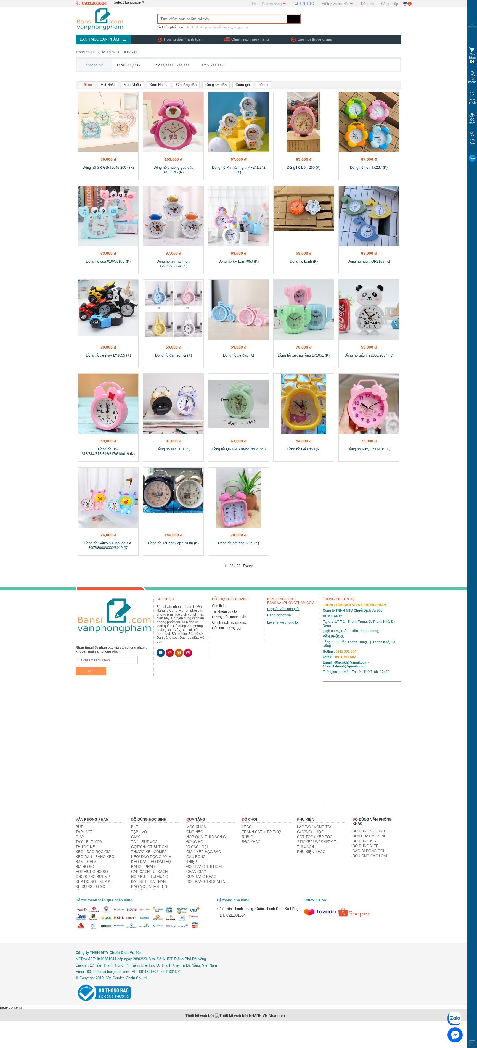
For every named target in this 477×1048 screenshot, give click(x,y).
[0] (404, 3)
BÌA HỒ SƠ (85, 867)
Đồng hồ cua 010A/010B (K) (108, 261)
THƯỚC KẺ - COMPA (149, 852)
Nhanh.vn (277, 1015)
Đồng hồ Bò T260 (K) (303, 167)
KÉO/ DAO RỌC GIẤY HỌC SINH (153, 857)
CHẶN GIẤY (196, 872)
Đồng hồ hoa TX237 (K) (369, 167)
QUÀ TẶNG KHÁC (201, 877)
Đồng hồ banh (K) (304, 261)
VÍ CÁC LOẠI (197, 847)
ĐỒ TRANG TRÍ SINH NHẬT (208, 882)
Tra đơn (472, 141)
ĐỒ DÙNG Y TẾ (365, 846)
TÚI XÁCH (305, 847)
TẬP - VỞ (84, 832)
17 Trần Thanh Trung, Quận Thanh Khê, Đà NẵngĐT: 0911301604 (257, 912)
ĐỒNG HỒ (131, 52)
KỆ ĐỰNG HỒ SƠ (90, 887)
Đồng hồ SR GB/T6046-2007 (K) (108, 167)
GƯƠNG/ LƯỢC (310, 832)
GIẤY (80, 837)
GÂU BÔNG (196, 857)
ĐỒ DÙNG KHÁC (366, 841)
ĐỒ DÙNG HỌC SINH (148, 819)
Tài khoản (472, 80)
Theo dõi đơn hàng (267, 4)
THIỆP (191, 862)
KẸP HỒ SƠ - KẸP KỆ (94, 882)
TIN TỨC (306, 4)
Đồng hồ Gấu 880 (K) (303, 449)
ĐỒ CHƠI (249, 819)
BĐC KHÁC (251, 842)
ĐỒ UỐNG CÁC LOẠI (370, 856)
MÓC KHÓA (196, 827)
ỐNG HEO (194, 832)
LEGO (247, 827)
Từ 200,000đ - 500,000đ (171, 65)
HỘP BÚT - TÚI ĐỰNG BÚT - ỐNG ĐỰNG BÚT (153, 877)
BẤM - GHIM (86, 862)
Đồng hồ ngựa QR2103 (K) (369, 261)
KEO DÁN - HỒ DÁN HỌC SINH (153, 862)
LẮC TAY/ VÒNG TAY (314, 827)
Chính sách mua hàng (250, 39)
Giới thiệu (219, 606)
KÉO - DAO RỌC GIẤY (94, 852)
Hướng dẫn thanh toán (229, 617)
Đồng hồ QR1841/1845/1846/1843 (239, 449)
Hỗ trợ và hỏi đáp (335, 4)
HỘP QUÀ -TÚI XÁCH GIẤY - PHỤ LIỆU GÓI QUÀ (208, 837)
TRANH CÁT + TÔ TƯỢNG (264, 832)
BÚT (79, 827)
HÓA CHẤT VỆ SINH (369, 836)
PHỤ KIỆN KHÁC (311, 852)
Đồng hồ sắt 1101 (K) (173, 449)
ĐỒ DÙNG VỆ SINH (369, 831)
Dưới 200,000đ (129, 65)
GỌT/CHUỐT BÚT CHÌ (149, 847)
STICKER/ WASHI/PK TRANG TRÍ (319, 842)
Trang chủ (84, 52)
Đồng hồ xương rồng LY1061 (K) (304, 355)
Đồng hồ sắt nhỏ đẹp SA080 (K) (173, 543)
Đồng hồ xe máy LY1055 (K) (108, 355)
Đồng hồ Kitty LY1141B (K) (369, 449)
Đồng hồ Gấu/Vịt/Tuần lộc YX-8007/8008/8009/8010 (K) (108, 545)
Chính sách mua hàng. (229, 622)
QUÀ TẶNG (107, 52)
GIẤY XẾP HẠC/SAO (203, 852)
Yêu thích (472, 100)
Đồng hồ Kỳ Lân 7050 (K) (238, 261)
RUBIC (247, 837)
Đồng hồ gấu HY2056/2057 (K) (368, 355)
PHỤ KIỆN (305, 819)
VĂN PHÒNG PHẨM (92, 819)
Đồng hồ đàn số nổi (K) (173, 355)
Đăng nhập (389, 4)
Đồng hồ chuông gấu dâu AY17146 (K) (173, 169)
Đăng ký (367, 4)
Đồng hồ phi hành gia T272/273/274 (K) (173, 263)
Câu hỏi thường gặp (315, 39)
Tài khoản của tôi (225, 611)
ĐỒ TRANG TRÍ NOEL (204, 867)
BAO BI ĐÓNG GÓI (368, 851)
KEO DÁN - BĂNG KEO (95, 857)
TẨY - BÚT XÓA (89, 842)
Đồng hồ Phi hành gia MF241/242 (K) (238, 169)
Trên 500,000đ (213, 65)
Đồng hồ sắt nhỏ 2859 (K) (238, 543)
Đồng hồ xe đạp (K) (238, 355)
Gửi (91, 671)
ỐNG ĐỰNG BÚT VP (93, 877)
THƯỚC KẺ (85, 847)
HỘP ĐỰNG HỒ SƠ (92, 872)
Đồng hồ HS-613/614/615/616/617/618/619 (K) (108, 451)
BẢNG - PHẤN (143, 867)
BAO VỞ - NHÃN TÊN (149, 887)
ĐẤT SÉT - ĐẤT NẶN (148, 882)
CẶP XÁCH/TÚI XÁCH (149, 872)
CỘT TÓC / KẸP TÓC (314, 837)
